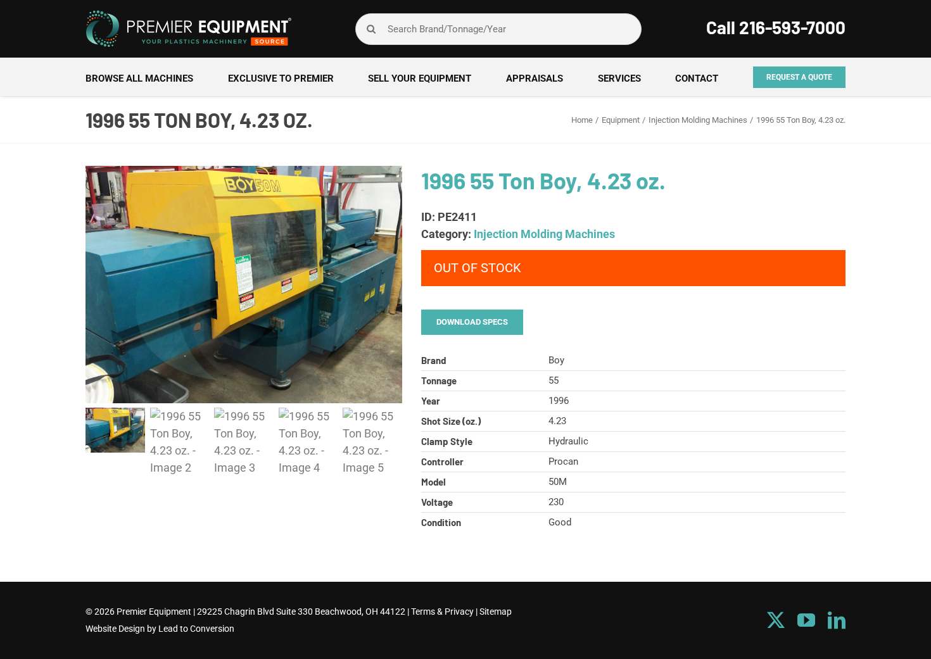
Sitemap (495, 611)
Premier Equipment (154, 611)
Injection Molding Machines (544, 234)
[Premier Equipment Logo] (188, 15)
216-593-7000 (792, 27)
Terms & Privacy (442, 611)
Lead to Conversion (196, 629)
